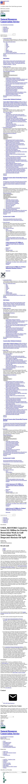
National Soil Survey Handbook (12, 203)
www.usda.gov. (8, 687)
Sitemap (4, 767)
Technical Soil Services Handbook (13, 208)
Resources (5, 187)
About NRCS (6, 28)
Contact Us (5, 31)
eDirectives (5, 760)
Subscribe (5, 27)
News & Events (6, 222)
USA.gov (5, 753)
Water (2, 722)
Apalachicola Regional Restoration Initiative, (14, 647)
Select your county (4, 718)
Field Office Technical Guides (12, 199)
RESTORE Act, (5, 663)
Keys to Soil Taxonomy (10, 204)
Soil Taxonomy (9, 206)
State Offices (5, 108)
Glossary (5, 761)
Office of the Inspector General (9, 752)
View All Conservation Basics (9, 41)
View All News (9, 230)
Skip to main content (5, 1)
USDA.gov (5, 30)
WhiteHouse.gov (6, 755)
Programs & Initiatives (7, 127)
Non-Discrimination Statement (9, 747)
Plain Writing (6, 765)
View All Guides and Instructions (10, 209)
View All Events (9, 250)
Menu (2, 12)
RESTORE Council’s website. (19, 672)
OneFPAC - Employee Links (9, 759)
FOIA (4, 741)
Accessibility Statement (8, 745)
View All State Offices (7, 112)
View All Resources (7, 193)
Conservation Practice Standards (12, 201)
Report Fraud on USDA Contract (10, 766)
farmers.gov (5, 29)
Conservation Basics (7, 38)
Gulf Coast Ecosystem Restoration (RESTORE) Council (14, 566)
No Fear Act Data (6, 763)
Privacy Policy (6, 744)
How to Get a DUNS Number (12, 202)
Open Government (7, 764)
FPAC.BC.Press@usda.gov (9, 703)
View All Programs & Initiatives (9, 133)
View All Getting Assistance (9, 71)
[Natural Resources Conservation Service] (14, 15)
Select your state (4, 715)
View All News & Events (8, 228)
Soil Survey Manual (10, 205)
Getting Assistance (7, 66)
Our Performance (6, 743)
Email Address (6, 772)
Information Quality (7, 742)
